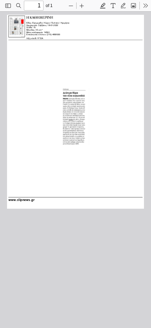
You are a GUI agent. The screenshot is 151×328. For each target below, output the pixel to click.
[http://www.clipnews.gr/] (21, 199)
